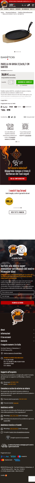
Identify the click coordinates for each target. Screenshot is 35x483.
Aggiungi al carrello (25, 82)
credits (3, 475)
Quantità (3, 82)
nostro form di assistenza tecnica (19, 432)
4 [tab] (18, 51)
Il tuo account (6, 337)
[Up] (12, 81)
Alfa (2, 9)
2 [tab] (16, 51)
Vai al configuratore (17, 179)
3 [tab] (17, 51)
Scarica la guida (17, 303)
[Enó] (25, 201)
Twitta (12, 117)
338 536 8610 (14, 428)
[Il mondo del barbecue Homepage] (4, 4)
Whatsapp (15, 117)
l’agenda (15, 403)
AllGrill (6, 9)
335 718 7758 (14, 415)
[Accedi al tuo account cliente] (25, 5)
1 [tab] (14, 51)
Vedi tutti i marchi (17, 212)
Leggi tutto (4, 100)
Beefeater (18, 9)
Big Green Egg (25, 9)
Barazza (12, 9)
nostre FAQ (7, 420)
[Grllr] (9, 201)
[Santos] (8, 57)
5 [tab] (20, 51)
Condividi (9, 117)
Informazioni (5, 333)
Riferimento (4, 70)
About (3, 330)
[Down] (12, 83)
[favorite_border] (17, 85)
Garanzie (4, 341)
